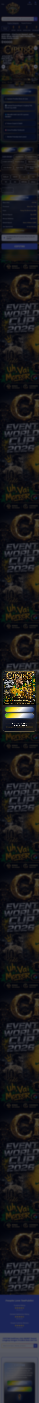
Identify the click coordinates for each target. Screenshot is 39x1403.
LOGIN (19, 709)
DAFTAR (19, 716)
